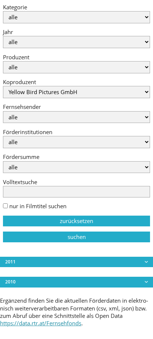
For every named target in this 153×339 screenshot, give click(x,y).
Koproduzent (19, 82)
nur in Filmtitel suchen (37, 206)
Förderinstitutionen (27, 132)
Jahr (8, 32)
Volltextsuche (20, 182)
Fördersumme (21, 156)
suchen (77, 236)
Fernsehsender (22, 106)
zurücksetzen (76, 221)
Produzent (16, 57)
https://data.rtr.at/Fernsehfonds (40, 323)
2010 (10, 282)
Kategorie (15, 7)
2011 (10, 262)
